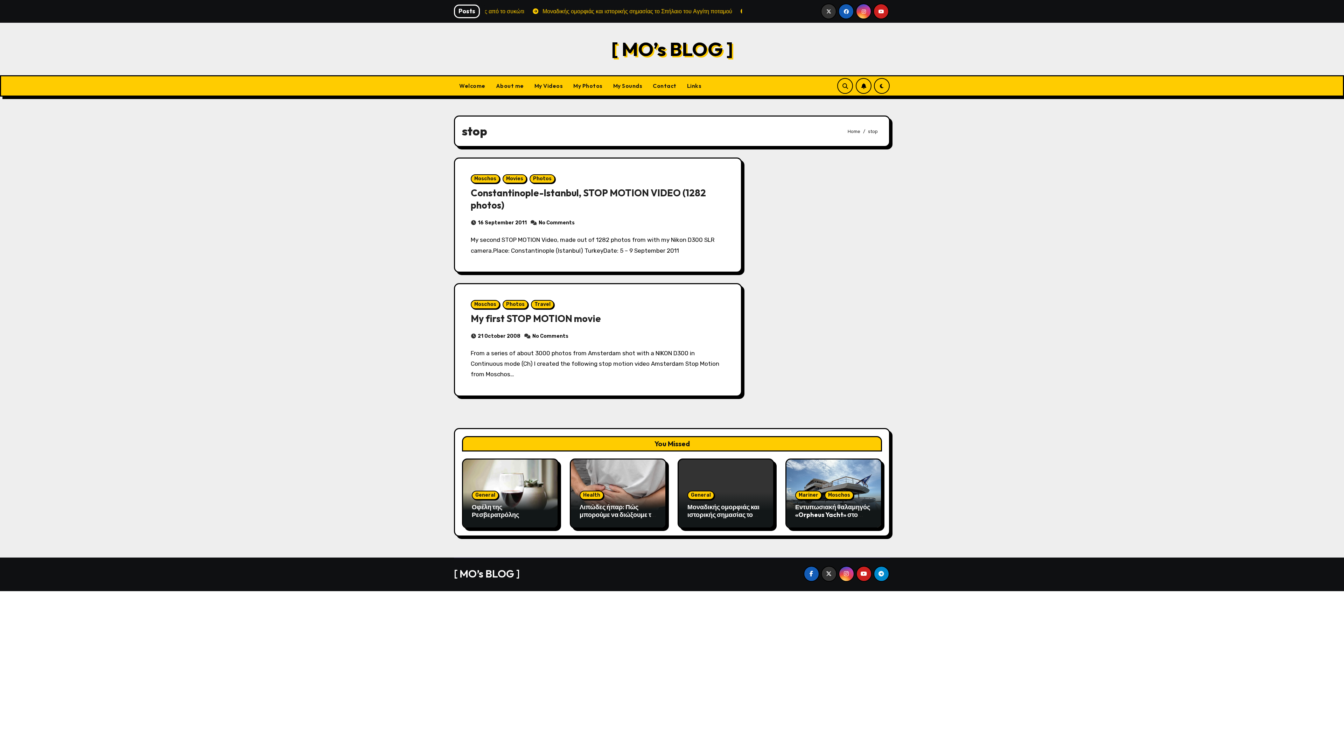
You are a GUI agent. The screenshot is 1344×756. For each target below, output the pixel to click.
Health (591, 495)
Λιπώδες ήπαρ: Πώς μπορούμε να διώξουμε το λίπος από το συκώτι (617, 514)
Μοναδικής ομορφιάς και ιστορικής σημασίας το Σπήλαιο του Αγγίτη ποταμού (723, 518)
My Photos (588, 85)
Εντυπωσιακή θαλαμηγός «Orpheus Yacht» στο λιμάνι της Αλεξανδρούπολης (832, 518)
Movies (514, 179)
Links (694, 85)
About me (510, 85)
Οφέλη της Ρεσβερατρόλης (495, 511)
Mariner (808, 495)
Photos (542, 179)
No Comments (557, 223)
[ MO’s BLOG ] (672, 49)
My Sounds (628, 85)
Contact (665, 85)
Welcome (472, 85)
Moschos (485, 179)
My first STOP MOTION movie (536, 318)
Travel (542, 304)
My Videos (548, 85)
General (485, 495)
